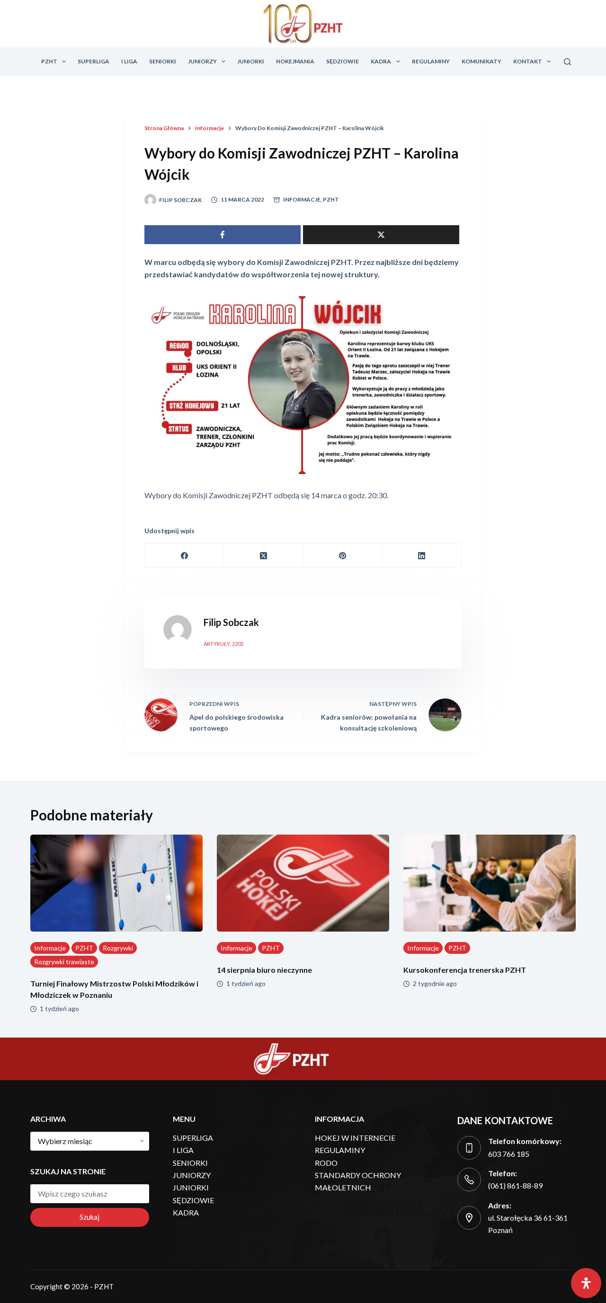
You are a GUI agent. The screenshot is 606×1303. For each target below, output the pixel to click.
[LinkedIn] (422, 556)
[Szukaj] (567, 61)
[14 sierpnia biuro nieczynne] (303, 883)
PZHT (49, 61)
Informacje (302, 199)
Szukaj (89, 1217)
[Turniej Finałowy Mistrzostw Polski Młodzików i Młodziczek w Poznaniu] (116, 883)
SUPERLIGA (93, 61)
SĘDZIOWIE (342, 61)
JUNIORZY (202, 61)
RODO (326, 1162)
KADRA (381, 61)
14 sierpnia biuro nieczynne (264, 969)
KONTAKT (527, 61)
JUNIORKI (250, 61)
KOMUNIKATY (481, 61)
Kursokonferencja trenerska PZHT (464, 969)
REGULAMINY (431, 61)
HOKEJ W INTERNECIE (355, 1137)
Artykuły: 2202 (223, 644)
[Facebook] (184, 556)
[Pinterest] (343, 556)
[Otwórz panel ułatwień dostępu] (586, 1283)
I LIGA (129, 61)
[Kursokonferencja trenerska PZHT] (489, 883)
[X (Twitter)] (263, 556)
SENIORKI (162, 61)
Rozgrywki (118, 948)
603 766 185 (508, 1153)
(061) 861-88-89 (515, 1185)
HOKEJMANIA (295, 61)
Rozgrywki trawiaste (64, 962)
